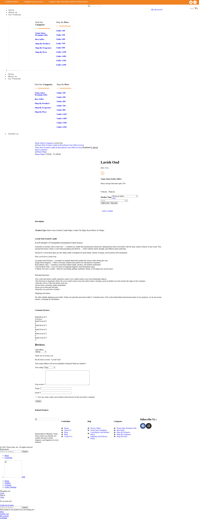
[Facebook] (191, 2)
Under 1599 (61, 60)
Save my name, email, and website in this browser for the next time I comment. (66, 397)
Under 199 (60, 31)
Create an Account (6, 505)
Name (38, 388)
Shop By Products (42, 44)
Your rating (40, 367)
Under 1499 (61, 56)
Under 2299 (61, 65)
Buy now (114, 203)
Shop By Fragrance (43, 48)
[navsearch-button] (171, 9)
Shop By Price (41, 52)
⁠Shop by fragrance (47, 143)
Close (2, 493)
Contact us (13, 134)
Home (37, 143)
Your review (40, 384)
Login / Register (10, 487)
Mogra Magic (40, 154)
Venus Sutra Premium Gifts (41, 34)
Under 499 (60, 39)
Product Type (106, 197)
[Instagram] (195, 2)
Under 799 (60, 43)
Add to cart (105, 203)
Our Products (14, 79)
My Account (156, 9)
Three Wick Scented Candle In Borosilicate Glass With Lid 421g (58, 147)
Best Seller (39, 39)
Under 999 (60, 48)
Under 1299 (61, 52)
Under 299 (60, 35)
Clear (114, 198)
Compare (8, 485)
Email (38, 393)
